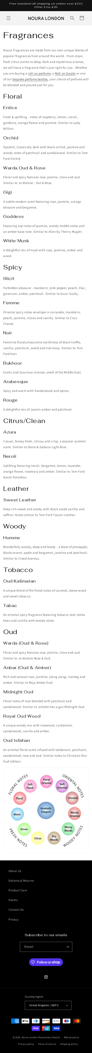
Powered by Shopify (49, 1037)
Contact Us (16, 909)
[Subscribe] (67, 947)
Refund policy (71, 1037)
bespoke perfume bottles (30, 79)
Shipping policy (69, 1043)
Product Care (18, 890)
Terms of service (47, 1043)
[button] (8, 18)
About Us (15, 871)
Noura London (29, 1037)
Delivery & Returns (21, 881)
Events (13, 900)
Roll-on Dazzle (65, 73)
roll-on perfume (39, 73)
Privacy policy (26, 1043)
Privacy (13, 919)
